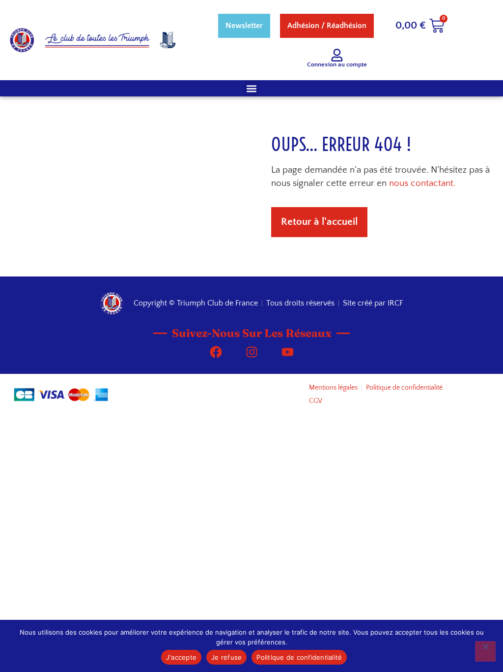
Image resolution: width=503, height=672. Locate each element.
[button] (252, 88)
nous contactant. (422, 183)
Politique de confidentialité (299, 657)
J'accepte (181, 657)
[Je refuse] (485, 651)
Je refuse (226, 657)
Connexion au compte (337, 64)
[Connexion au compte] (337, 55)
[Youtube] (287, 351)
